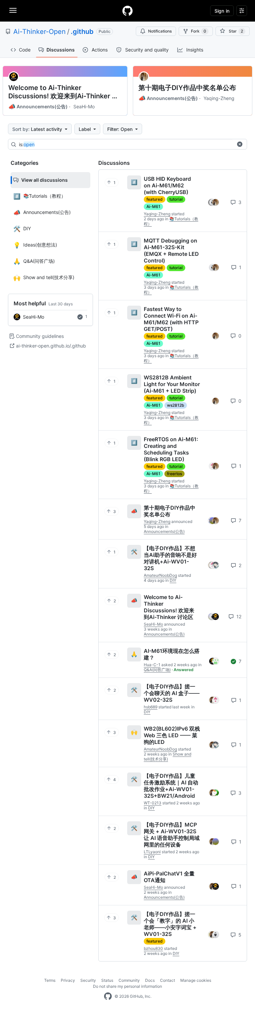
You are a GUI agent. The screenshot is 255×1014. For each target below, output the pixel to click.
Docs (150, 980)
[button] (239, 144)
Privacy (68, 980)
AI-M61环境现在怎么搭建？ (172, 654)
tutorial (176, 199)
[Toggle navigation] (13, 10)
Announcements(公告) (38, 106)
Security (88, 980)
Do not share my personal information (127, 986)
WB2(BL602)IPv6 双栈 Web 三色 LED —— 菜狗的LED (172, 735)
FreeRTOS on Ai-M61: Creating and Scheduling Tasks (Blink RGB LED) (171, 449)
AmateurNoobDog (160, 575)
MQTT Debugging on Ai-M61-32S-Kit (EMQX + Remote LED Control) (171, 250)
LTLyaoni (152, 851)
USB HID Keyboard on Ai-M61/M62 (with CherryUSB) (167, 185)
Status (107, 980)
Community (129, 980)
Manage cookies (195, 980)
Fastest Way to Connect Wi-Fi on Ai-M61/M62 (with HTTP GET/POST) (171, 319)
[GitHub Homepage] (108, 996)
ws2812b (175, 405)
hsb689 (150, 706)
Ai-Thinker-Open (39, 32)
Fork (198, 31)
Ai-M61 (153, 206)
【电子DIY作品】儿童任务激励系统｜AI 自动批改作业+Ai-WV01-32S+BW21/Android (171, 785)
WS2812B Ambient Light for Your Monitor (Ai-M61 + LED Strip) (172, 384)
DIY (173, 580)
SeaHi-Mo (84, 106)
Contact (167, 980)
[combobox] (126, 144)
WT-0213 (152, 802)
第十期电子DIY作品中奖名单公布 (187, 88)
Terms (49, 980)
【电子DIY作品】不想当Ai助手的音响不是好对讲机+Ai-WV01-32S (170, 558)
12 (238, 616)
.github (82, 32)
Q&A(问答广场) (157, 669)
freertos (174, 473)
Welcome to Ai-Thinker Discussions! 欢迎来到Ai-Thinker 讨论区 (63, 92)
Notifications (160, 31)
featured (154, 199)
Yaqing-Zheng (219, 98)
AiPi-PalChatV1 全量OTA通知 (169, 876)
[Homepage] (127, 10)
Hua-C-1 (152, 664)
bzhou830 (153, 948)
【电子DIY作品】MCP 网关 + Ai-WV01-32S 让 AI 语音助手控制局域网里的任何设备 (172, 834)
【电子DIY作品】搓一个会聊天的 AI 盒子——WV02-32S (172, 693)
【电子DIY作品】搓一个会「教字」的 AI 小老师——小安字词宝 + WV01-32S (170, 924)
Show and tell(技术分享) (167, 756)
